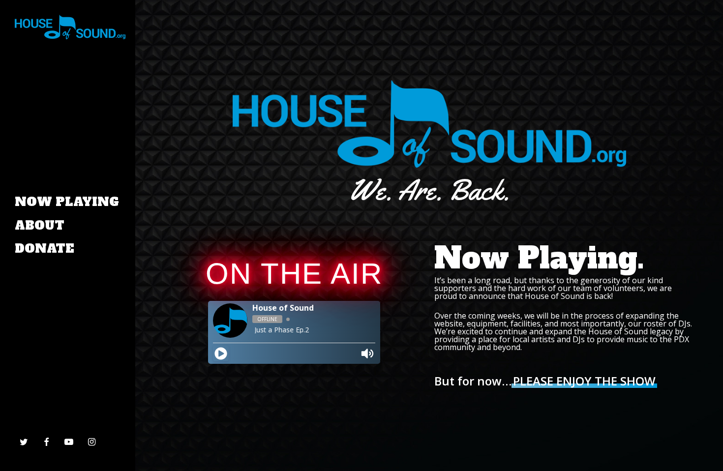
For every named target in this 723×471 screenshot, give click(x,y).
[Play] (221, 353)
